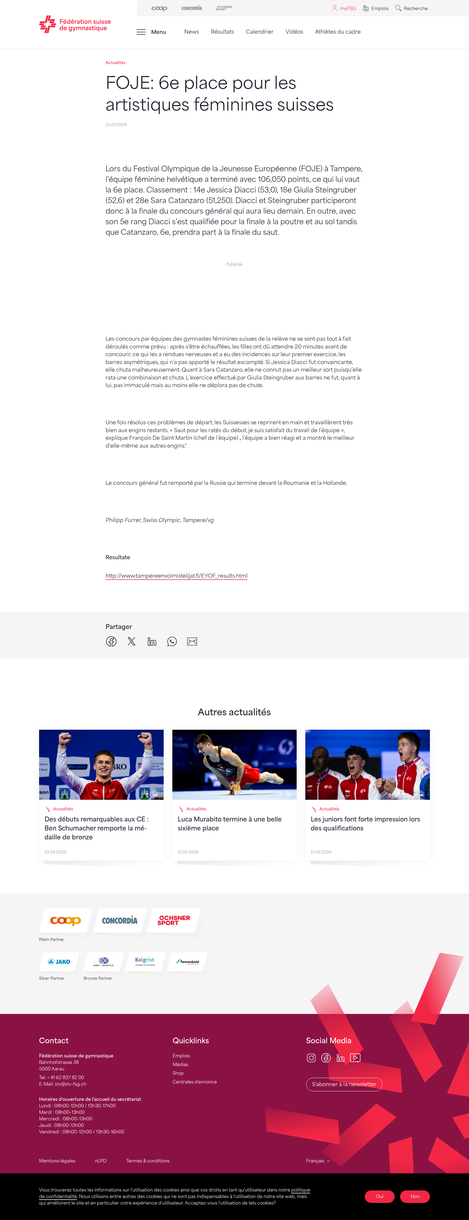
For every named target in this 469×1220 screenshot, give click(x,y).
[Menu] (141, 32)
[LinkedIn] (340, 1057)
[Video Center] (355, 1057)
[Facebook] (326, 1057)
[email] (192, 641)
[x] (132, 641)
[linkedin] (152, 641)
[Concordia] (191, 8)
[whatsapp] (172, 641)
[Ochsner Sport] (224, 8)
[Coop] (159, 8)
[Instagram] (311, 1057)
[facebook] (111, 641)
